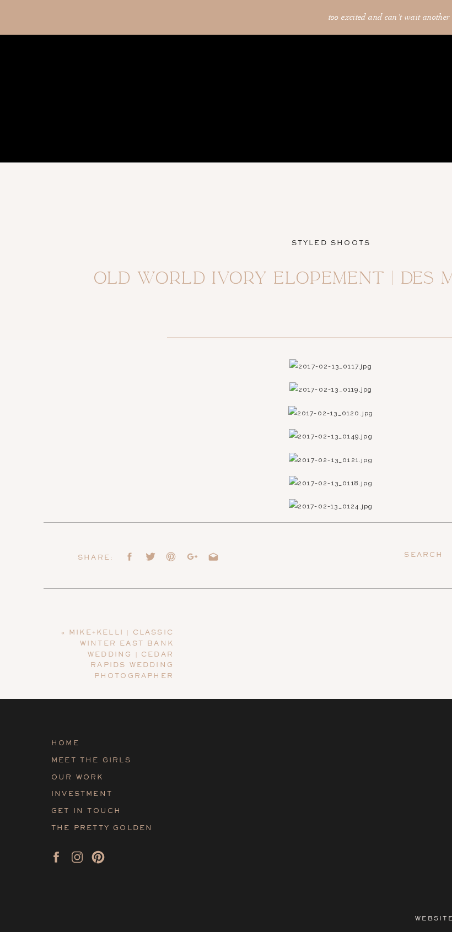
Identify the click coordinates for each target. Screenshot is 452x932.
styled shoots (331, 243)
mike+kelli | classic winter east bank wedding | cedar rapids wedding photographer (121, 654)
